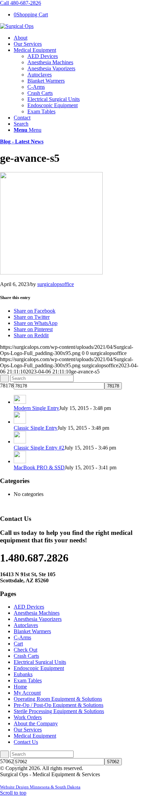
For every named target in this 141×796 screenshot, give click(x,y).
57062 (7, 761)
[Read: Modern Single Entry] (20, 402)
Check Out (25, 650)
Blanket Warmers (32, 631)
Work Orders (28, 717)
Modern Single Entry (36, 408)
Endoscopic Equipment (39, 668)
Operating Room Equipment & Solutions (58, 699)
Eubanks (23, 674)
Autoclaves (26, 625)
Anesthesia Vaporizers (38, 619)
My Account (27, 693)
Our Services (28, 730)
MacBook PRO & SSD (39, 467)
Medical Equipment (35, 736)
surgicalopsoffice (55, 284)
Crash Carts (26, 656)
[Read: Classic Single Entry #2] (20, 441)
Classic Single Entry (35, 428)
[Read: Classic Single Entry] (20, 422)
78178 (7, 385)
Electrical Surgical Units (40, 662)
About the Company (36, 723)
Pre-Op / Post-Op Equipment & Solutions (58, 705)
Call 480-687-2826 (20, 3)
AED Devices (29, 607)
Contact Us (26, 742)
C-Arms (22, 637)
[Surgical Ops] (17, 26)
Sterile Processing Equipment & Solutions (59, 711)
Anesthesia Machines (37, 613)
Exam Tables (28, 680)
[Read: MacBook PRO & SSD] (20, 461)
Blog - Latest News (21, 141)
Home (20, 687)
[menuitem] (77, 38)
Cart (18, 643)
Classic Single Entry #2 (39, 448)
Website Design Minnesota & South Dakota (40, 787)
